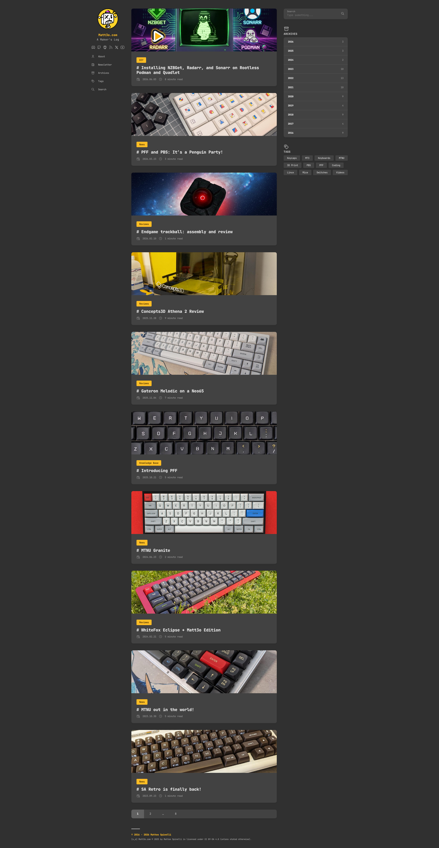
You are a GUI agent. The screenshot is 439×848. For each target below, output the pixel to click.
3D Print (292, 165)
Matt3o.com (107, 35)
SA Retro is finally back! (171, 789)
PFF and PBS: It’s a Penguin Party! (182, 152)
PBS (309, 165)
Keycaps (292, 158)
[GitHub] (99, 48)
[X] (117, 48)
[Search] (342, 14)
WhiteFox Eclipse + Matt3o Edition (181, 630)
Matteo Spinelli (173, 839)
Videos (340, 172)
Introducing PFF (159, 470)
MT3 (307, 158)
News (142, 144)
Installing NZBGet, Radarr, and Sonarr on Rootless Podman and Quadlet (198, 70)
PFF (321, 165)
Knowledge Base (148, 462)
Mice (305, 172)
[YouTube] (122, 48)
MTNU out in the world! (167, 709)
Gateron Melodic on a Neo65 (172, 391)
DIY (141, 60)
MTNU (341, 158)
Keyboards (324, 158)
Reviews (144, 224)
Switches (322, 172)
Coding (336, 165)
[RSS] (111, 48)
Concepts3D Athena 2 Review (172, 311)
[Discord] (93, 48)
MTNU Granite (155, 550)
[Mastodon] (105, 48)
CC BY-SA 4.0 (212, 839)
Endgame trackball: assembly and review (187, 231)
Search (291, 11)
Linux (290, 172)
